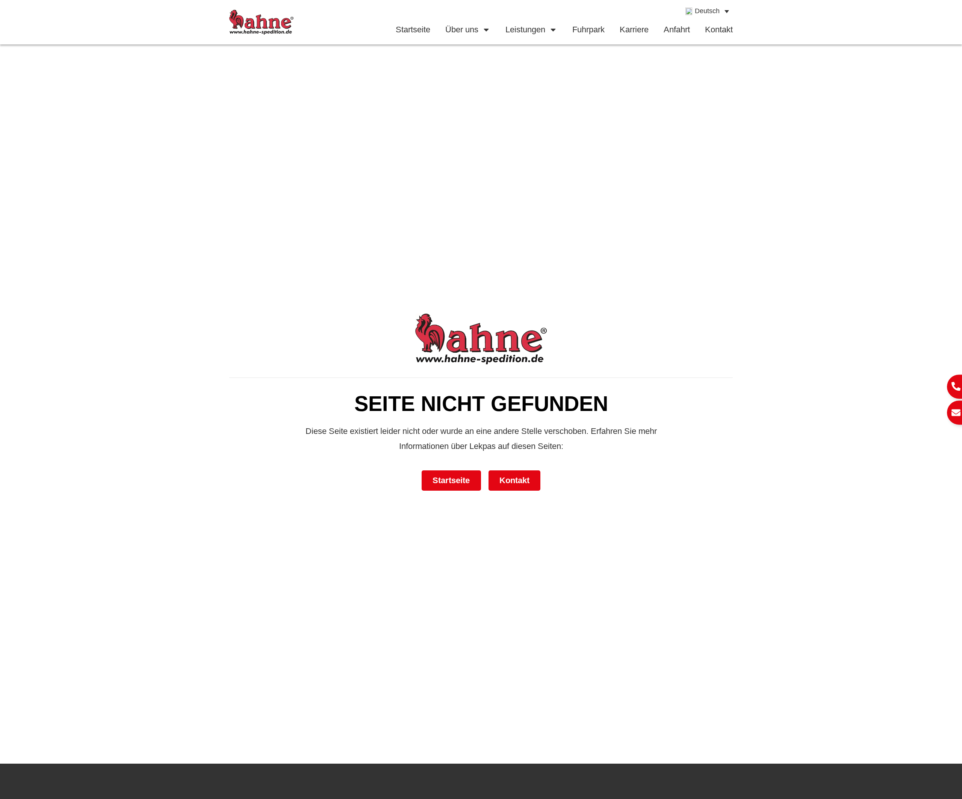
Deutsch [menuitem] (707, 11)
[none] (707, 11)
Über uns (461, 29)
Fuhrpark (588, 29)
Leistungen (525, 29)
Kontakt (719, 29)
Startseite (413, 29)
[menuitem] (707, 11)
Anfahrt (677, 29)
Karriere (634, 29)
